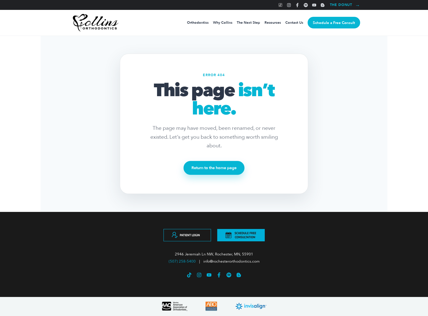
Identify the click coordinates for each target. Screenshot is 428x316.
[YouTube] (314, 5)
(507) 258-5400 (182, 261)
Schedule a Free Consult (334, 22)
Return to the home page (214, 168)
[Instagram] (289, 5)
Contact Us (294, 22)
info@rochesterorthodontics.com (231, 261)
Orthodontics (198, 22)
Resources (273, 22)
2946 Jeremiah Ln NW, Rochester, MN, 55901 (214, 254)
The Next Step (248, 22)
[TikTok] (280, 5)
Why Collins (222, 22)
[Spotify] (305, 5)
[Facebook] (297, 5)
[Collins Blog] (322, 5)
